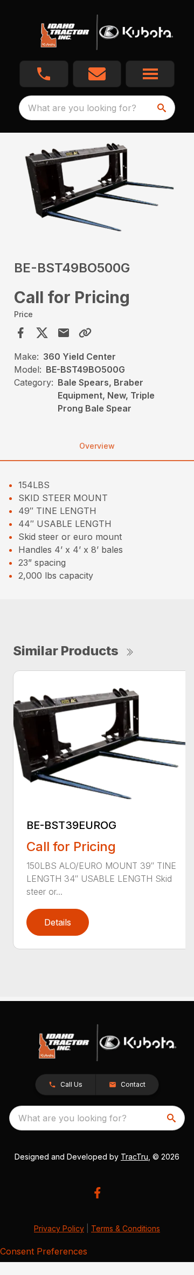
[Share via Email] (63, 332)
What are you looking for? (82, 107)
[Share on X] (42, 332)
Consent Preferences (43, 1251)
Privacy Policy (59, 1228)
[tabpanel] (97, 188)
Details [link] (57, 922)
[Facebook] (97, 1192)
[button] (43, 73)
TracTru (134, 1156)
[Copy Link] (85, 332)
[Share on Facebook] (20, 332)
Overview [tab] (97, 445)
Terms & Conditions (125, 1228)
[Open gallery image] (97, 187)
